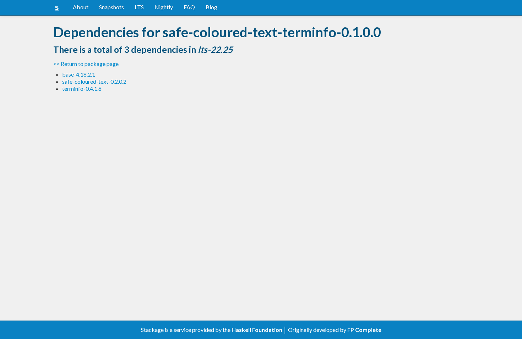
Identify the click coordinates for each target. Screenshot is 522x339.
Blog (211, 7)
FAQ (189, 7)
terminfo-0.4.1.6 (82, 88)
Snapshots (111, 7)
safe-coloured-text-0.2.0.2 (94, 81)
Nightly (163, 7)
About (80, 7)
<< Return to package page (86, 63)
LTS (139, 7)
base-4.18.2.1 (78, 74)
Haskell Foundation (257, 329)
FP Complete (364, 329)
